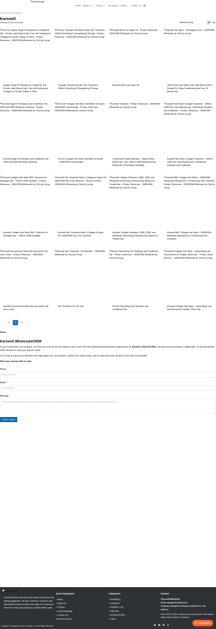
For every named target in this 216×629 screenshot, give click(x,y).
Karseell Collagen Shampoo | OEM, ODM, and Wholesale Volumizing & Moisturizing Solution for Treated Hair (135, 235)
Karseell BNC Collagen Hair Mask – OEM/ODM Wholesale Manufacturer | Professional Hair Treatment (189, 235)
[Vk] (168, 625)
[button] (202, 623)
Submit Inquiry (8, 419)
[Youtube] (159, 625)
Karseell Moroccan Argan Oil (125, 85)
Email (3, 382)
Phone (3, 369)
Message (5, 396)
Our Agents (113, 5)
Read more (80, 95)
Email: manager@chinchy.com (174, 603)
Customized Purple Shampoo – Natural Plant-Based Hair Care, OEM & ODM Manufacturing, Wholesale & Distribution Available (134, 162)
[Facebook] (155, 625)
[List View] (214, 22)
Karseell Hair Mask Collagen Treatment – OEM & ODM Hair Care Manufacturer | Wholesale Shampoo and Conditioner (190, 162)
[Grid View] (209, 22)
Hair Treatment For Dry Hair (71, 306)
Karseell (10, 13)
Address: (165, 609)
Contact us (136, 5)
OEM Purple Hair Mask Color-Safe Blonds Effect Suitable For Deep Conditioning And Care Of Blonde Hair (189, 88)
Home (77, 5)
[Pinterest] (164, 625)
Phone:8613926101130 (170, 599)
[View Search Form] (144, 6)
